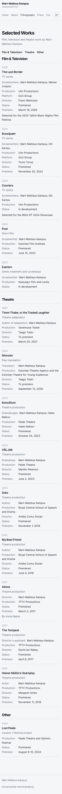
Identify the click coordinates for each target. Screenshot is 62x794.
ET (56, 15)
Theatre (29, 52)
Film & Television (12, 52)
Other (40, 52)
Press (40, 14)
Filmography (28, 14)
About (14, 14)
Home (5, 14)
